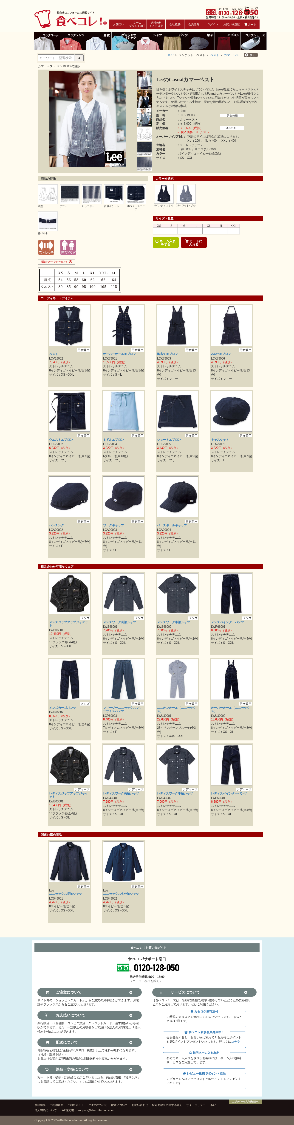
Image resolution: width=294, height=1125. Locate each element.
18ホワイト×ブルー (185, 207)
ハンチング (56, 525)
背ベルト (43, 233)
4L (221, 226)
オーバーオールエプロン (119, 354)
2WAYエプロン (221, 354)
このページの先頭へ (245, 1101)
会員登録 (193, 24)
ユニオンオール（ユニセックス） (176, 709)
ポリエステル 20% (204, 149)
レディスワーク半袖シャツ (175, 793)
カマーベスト (233, 55)
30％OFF (232, 128)
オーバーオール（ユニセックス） (230, 709)
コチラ (235, 1041)
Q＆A (213, 1104)
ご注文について (97, 1104)
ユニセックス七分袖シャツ (121, 893)
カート (251, 24)
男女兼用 (232, 115)
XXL (233, 226)
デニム (64, 206)
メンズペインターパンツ (227, 622)
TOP (170, 55)
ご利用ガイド (75, 1104)
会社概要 (175, 24)
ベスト (214, 55)
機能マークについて (55, 262)
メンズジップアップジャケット (68, 623)
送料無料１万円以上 (156, 24)
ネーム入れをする (167, 242)
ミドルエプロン (113, 439)
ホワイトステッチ (136, 207)
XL (209, 226)
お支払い (118, 24)
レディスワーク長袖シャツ (121, 793)
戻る (252, 55)
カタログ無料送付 (205, 1011)
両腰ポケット (111, 206)
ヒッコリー (88, 206)
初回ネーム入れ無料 (206, 1053)
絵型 (40, 206)
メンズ (85, 618)
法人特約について (46, 1110)
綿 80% (186, 149)
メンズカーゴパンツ (62, 707)
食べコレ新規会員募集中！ (206, 1032)
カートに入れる (195, 242)
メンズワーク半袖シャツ (173, 622)
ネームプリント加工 (137, 24)
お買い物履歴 (231, 24)
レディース (82, 789)
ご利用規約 (56, 1104)
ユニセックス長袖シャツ (65, 893)
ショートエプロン (169, 439)
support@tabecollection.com (95, 1110)
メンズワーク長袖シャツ (119, 622)
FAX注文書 (67, 1110)
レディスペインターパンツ (229, 793)
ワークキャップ (113, 525)
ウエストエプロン (61, 439)
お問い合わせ (140, 1104)
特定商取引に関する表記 (167, 1104)
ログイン (212, 24)
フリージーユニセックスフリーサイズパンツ (122, 709)
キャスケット (220, 439)
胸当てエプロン (167, 354)
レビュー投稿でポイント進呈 (206, 1073)
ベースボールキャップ (172, 525)
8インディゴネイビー (163, 207)
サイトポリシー (196, 1104)
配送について (119, 1104)
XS (159, 226)
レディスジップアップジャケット (68, 795)
